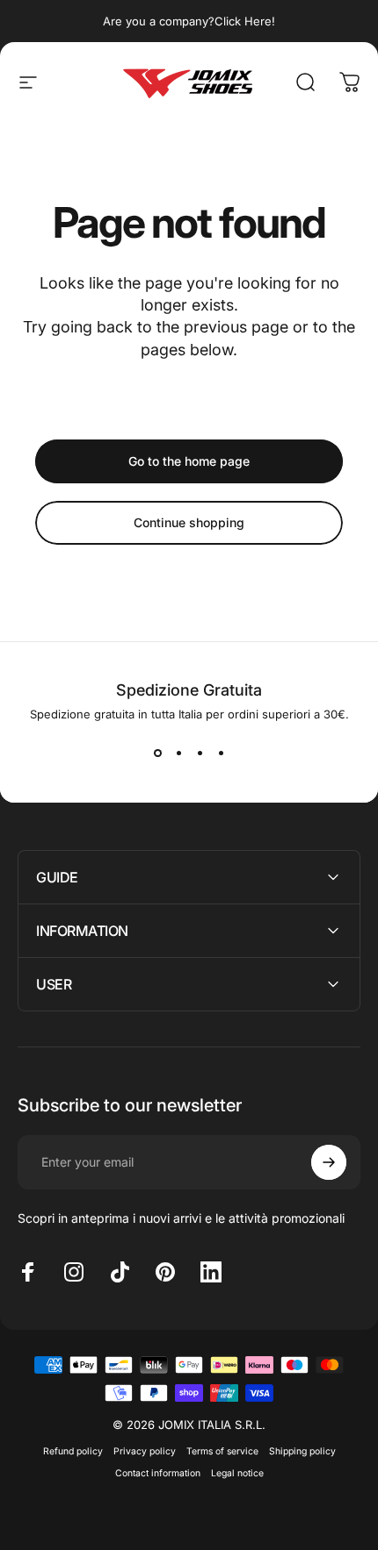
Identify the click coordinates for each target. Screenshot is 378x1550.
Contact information (157, 1473)
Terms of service (222, 1451)
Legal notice (237, 1473)
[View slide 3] (199, 752)
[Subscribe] (328, 1162)
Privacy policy (144, 1451)
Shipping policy (302, 1451)
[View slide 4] (220, 752)
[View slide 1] (157, 752)
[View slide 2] (178, 752)
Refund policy (73, 1451)
